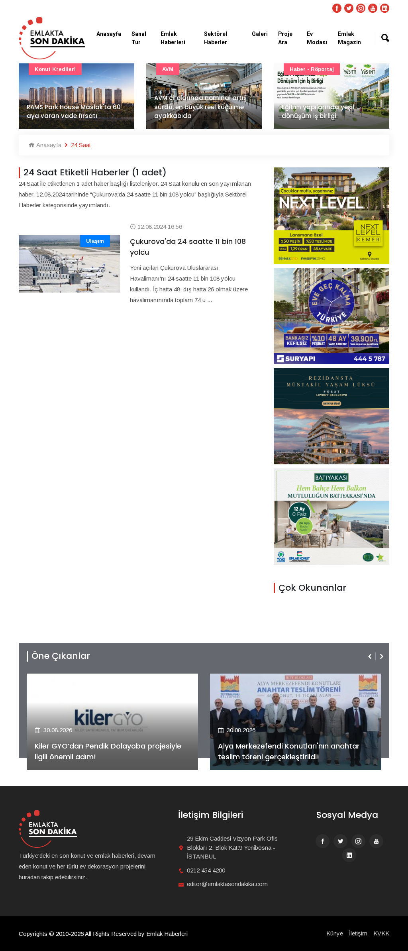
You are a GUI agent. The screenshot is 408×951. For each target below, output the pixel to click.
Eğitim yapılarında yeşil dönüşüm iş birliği (318, 111)
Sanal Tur (138, 38)
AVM (167, 69)
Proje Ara (285, 38)
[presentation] (370, 656)
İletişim (358, 933)
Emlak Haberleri (173, 38)
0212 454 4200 (206, 870)
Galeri (260, 34)
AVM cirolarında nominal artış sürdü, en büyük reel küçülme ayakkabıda (200, 107)
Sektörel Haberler (215, 38)
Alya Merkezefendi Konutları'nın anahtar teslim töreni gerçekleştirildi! (289, 751)
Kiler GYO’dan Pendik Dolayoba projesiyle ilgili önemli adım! (108, 751)
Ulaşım (95, 241)
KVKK (381, 933)
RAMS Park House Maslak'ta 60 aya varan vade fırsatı (74, 111)
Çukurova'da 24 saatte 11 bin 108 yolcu (188, 246)
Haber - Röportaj (312, 69)
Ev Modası (317, 38)
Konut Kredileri (55, 69)
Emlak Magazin (349, 38)
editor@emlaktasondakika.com (227, 883)
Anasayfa (108, 34)
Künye (334, 933)
